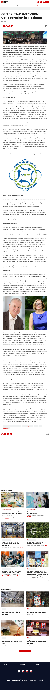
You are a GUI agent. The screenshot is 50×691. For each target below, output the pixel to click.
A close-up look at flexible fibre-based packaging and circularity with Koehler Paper (12, 513)
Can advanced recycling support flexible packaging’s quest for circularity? (12, 612)
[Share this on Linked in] (9, 26)
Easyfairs (29, 516)
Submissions (10, 5)
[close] (35, 25)
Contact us (24, 679)
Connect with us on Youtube (27, 671)
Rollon (21, 547)
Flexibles (36, 426)
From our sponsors (7, 509)
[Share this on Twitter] (6, 26)
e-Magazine (17, 5)
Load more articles (25, 651)
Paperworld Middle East (32, 579)
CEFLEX (4, 426)
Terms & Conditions (12, 680)
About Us (4, 5)
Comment (18, 426)
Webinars (23, 5)
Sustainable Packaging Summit (10, 575)
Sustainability (6, 428)
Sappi (45, 545)
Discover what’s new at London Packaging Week (36, 512)
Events (37, 664)
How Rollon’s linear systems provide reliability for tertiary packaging (11, 543)
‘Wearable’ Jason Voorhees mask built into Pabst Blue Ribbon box (37, 611)
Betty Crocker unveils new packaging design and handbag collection (36, 641)
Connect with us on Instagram (31, 671)
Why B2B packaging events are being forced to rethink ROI (11, 571)
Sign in (28, 23)
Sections (22, 664)
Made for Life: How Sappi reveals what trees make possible (36, 542)
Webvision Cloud (28, 685)
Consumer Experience (27, 426)
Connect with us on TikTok (25, 674)
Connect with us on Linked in (23, 671)
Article (4, 608)
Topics (5, 664)
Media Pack (39, 679)
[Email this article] (12, 26)
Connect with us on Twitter (19, 671)
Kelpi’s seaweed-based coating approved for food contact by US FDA (12, 641)
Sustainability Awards (32, 5)
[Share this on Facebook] (4, 26)
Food (41, 426)
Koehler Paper (5, 518)
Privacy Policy (23, 680)
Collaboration (11, 426)
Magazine (31, 679)
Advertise (40, 5)
